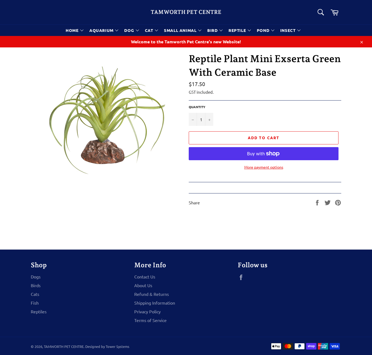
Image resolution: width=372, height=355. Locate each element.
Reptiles (39, 311)
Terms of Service (150, 320)
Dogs (36, 276)
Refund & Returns (151, 294)
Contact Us (144, 276)
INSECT (288, 30)
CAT (149, 30)
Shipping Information (154, 302)
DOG (129, 30)
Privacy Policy (147, 311)
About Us (143, 285)
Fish (35, 302)
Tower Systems (117, 346)
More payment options (263, 167)
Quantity (197, 107)
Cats (35, 294)
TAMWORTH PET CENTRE (186, 12)
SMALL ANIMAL (181, 30)
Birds (36, 285)
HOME (73, 30)
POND (264, 30)
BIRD (213, 30)
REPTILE (237, 30)
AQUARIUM (102, 30)
